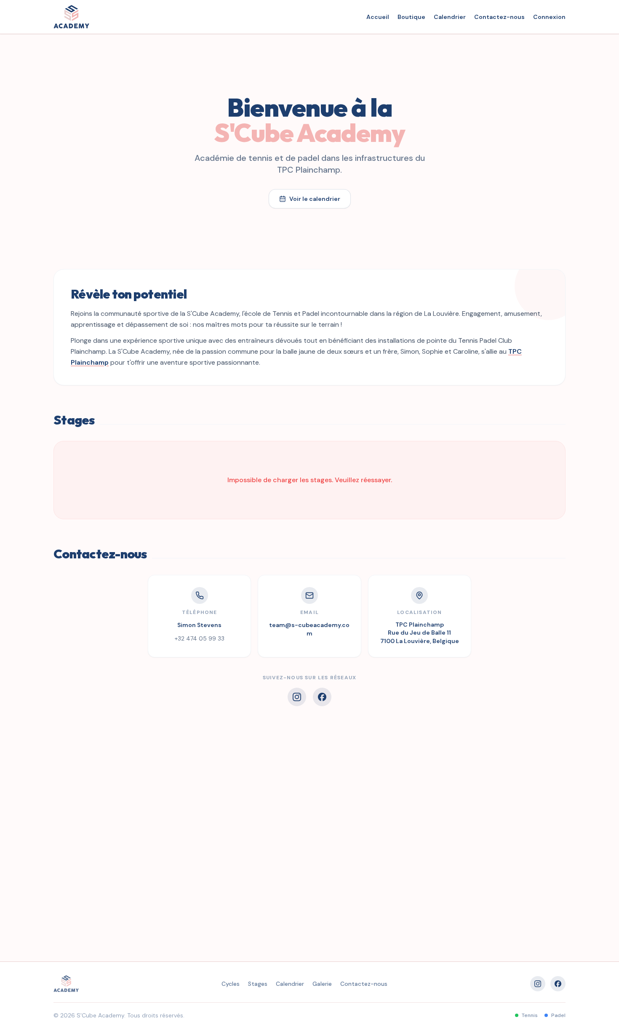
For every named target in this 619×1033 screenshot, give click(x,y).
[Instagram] (537, 983)
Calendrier (450, 17)
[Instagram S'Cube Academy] (297, 697)
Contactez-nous (499, 17)
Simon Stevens (199, 625)
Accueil (377, 17)
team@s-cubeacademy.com (309, 629)
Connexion (549, 17)
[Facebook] (558, 983)
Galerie (322, 984)
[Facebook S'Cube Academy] (322, 697)
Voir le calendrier (314, 199)
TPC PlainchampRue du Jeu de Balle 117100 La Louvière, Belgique (419, 633)
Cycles (230, 984)
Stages (257, 984)
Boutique (411, 17)
